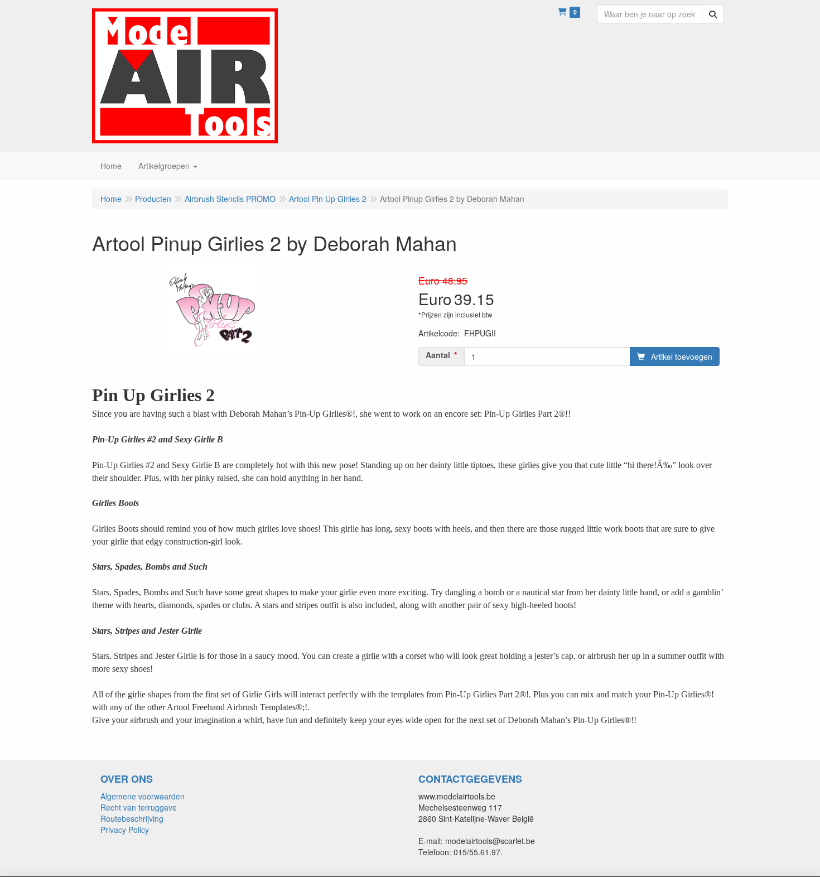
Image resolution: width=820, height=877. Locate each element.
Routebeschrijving (131, 818)
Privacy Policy (124, 829)
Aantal (438, 355)
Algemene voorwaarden (142, 796)
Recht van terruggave (138, 807)
